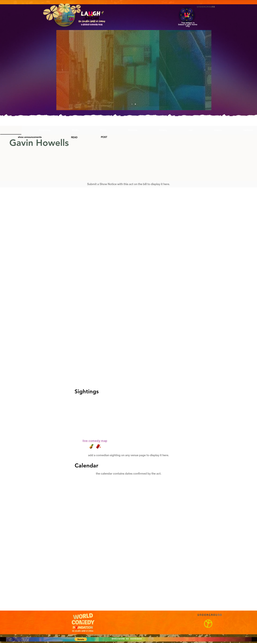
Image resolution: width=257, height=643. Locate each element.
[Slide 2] (135, 104)
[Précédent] (62, 70)
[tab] (11, 130)
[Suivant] (204, 70)
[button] (134, 70)
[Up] (187, 9)
